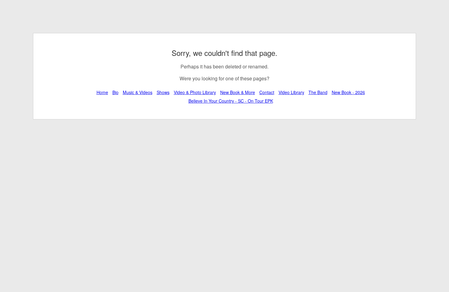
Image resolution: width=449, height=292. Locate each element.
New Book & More (237, 92)
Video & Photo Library (195, 92)
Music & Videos (137, 92)
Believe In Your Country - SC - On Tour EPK (230, 101)
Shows (163, 92)
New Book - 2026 (348, 92)
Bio (115, 92)
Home (102, 92)
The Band (317, 92)
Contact (266, 92)
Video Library (291, 92)
